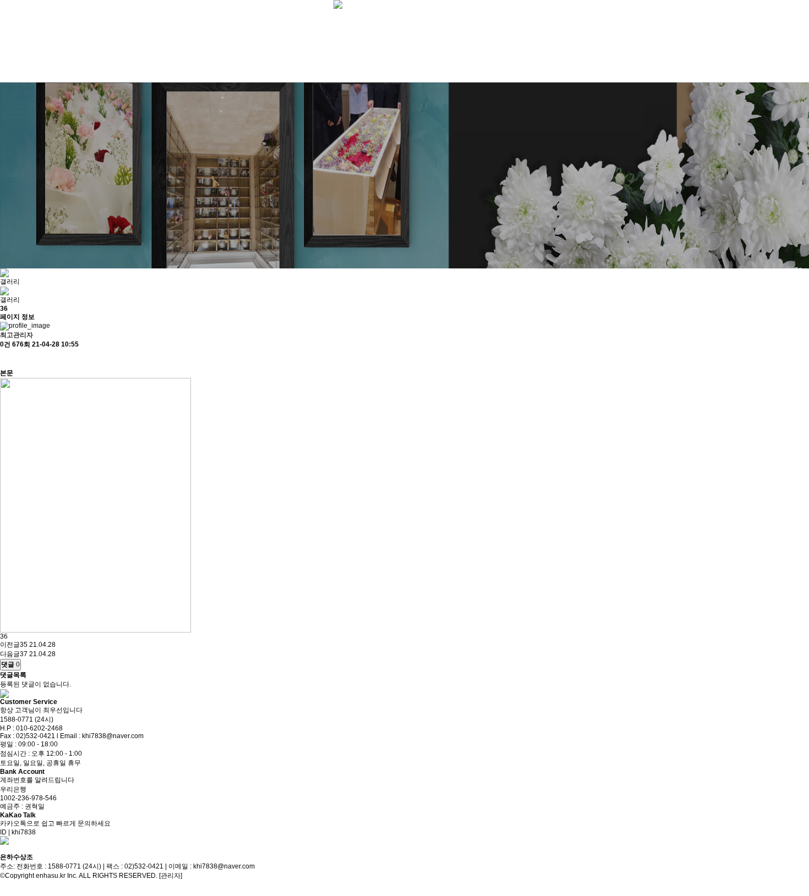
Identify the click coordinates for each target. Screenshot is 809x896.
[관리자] (170, 875)
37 (24, 654)
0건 (5, 344)
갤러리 (10, 281)
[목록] (5, 359)
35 (24, 644)
